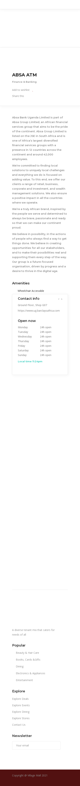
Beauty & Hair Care (27, 652)
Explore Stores (21, 718)
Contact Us (18, 724)
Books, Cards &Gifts (28, 659)
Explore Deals (20, 699)
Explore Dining (20, 711)
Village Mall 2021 (38, 775)
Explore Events (21, 705)
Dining (19, 666)
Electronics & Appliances (30, 673)
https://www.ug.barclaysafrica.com (39, 310)
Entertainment (24, 680)
